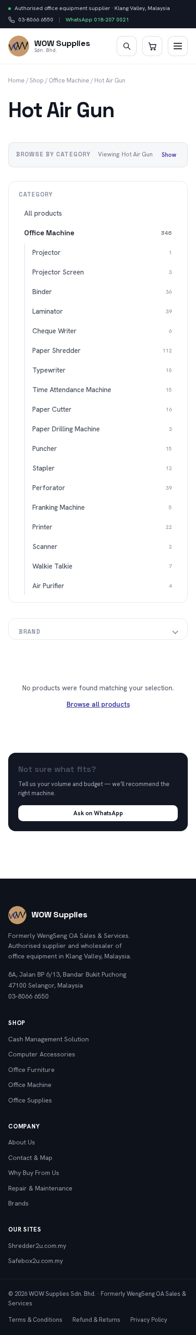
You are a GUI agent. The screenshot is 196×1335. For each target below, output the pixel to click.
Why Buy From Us (33, 1173)
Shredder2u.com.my (37, 1246)
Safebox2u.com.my (35, 1261)
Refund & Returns (96, 1320)
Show (169, 155)
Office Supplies (30, 1100)
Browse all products (98, 704)
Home (16, 80)
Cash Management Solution (48, 1039)
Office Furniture (31, 1070)
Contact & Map (30, 1158)
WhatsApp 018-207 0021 (97, 19)
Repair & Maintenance (40, 1188)
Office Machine (69, 80)
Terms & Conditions (35, 1320)
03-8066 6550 (30, 20)
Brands (18, 1203)
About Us (21, 1142)
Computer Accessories (41, 1054)
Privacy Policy (148, 1320)
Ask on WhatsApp (98, 813)
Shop (37, 80)
